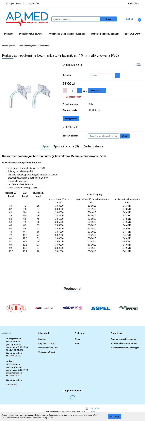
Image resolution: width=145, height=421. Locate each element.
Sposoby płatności (46, 352)
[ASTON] (129, 308)
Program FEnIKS (132, 33)
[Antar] (16, 308)
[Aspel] (101, 308)
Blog (77, 343)
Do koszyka (95, 90)
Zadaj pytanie (71, 119)
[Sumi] (138, 64)
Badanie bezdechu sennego (105, 33)
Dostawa (42, 339)
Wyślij (124, 136)
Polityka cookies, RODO (48, 347)
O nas (77, 339)
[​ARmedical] (44, 308)
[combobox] (104, 75)
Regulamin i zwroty (47, 343)
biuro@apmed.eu (14, 380)
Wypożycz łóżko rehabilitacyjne (125, 347)
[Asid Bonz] (72, 308)
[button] (44, 333)
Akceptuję (114, 416)
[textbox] (101, 75)
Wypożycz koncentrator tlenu (124, 343)
